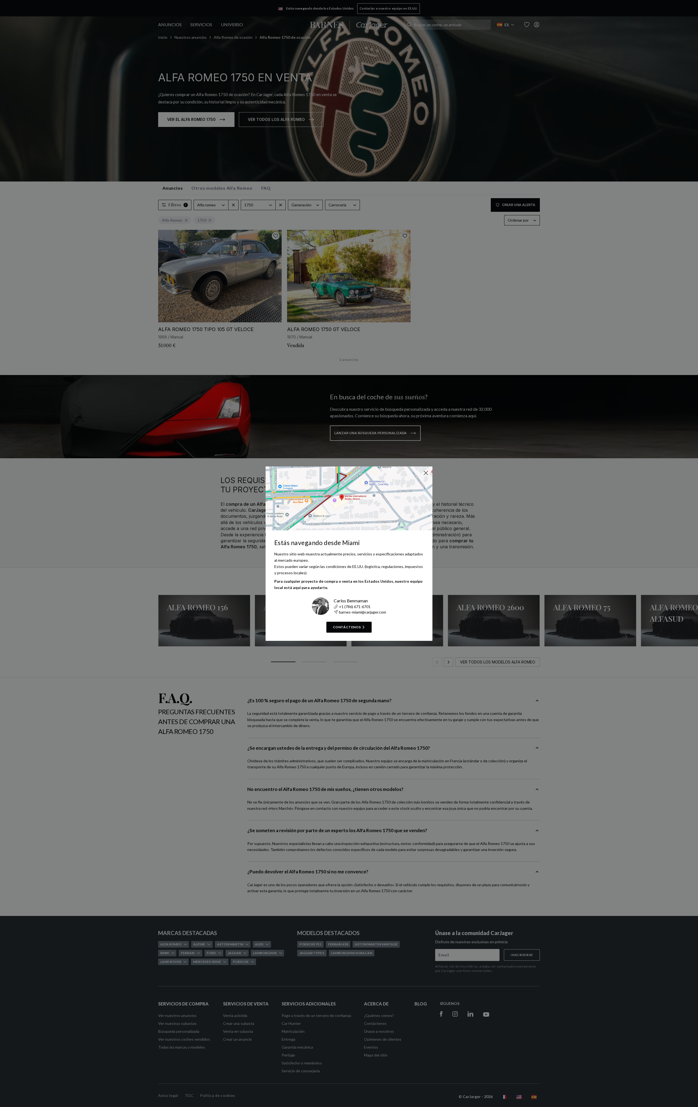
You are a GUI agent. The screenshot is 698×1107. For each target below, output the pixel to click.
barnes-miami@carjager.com (362, 612)
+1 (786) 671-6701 (355, 606)
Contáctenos (347, 627)
